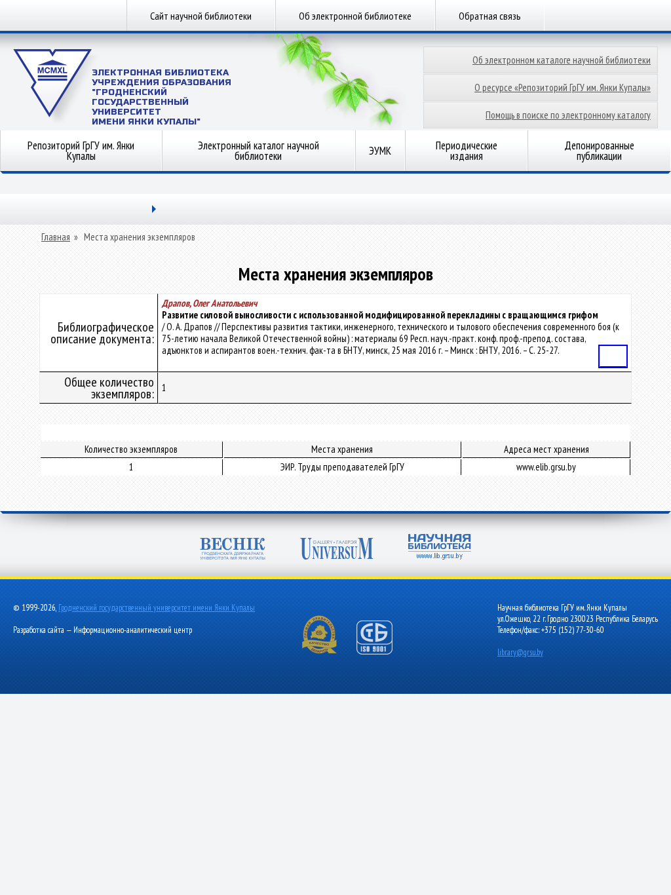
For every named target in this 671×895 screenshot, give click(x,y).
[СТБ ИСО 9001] (382, 651)
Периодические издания (466, 150)
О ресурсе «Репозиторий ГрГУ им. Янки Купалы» (562, 87)
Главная (55, 237)
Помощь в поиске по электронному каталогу (568, 115)
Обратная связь (490, 15)
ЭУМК (380, 150)
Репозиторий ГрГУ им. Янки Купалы (81, 150)
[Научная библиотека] (439, 548)
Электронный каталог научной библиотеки (258, 150)
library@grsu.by (520, 652)
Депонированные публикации (599, 150)
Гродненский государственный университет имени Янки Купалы (156, 607)
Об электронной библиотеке (355, 15)
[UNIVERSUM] (337, 550)
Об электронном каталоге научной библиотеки (561, 60)
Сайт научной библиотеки (201, 15)
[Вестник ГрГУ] (232, 550)
